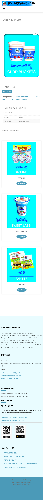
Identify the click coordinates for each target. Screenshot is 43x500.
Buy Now (7, 91)
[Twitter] (5, 406)
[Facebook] (2, 406)
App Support (32, 463)
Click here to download (15, 418)
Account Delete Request (15, 467)
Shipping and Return (13, 463)
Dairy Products (21, 97)
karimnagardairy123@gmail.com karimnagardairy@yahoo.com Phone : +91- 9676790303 (12, 375)
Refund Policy (10, 460)
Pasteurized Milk (19, 99)
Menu (4, 9)
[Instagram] (9, 406)
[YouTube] (12, 406)
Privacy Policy (10, 453)
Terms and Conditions (14, 456)
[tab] (15, 108)
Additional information (15, 108)
